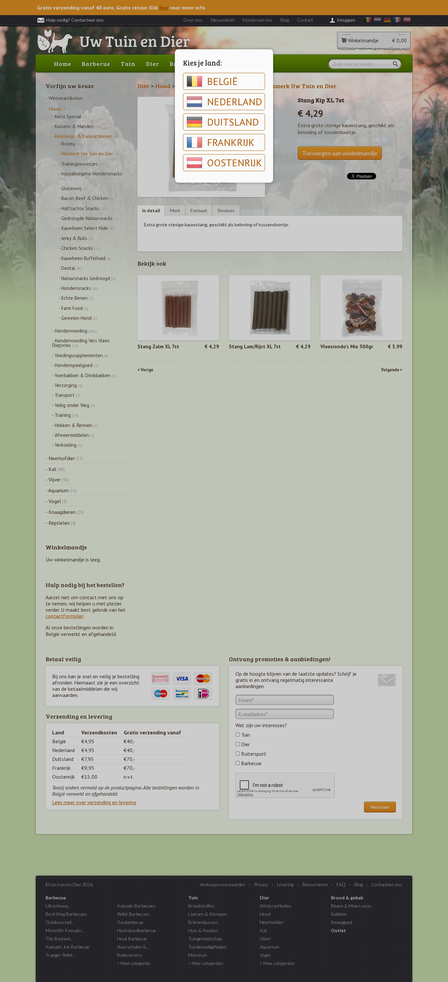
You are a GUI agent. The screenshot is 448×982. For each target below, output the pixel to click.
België (222, 81)
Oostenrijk (234, 162)
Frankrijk (231, 142)
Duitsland (233, 121)
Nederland (234, 101)
